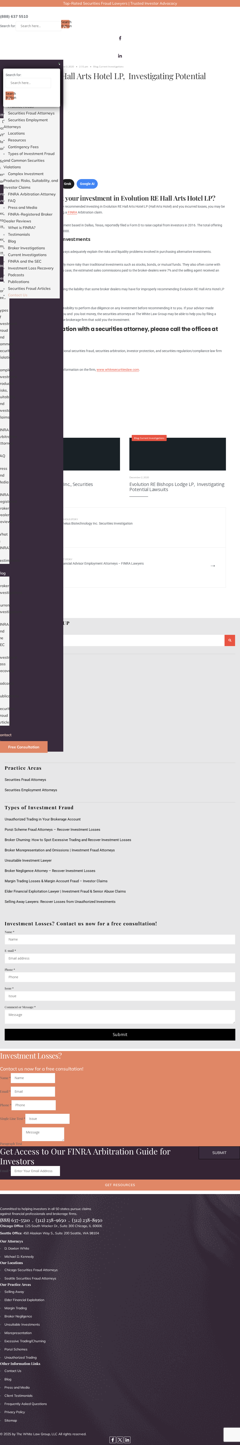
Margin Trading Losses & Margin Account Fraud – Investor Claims (56, 881)
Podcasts (16, 274)
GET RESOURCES (120, 1185)
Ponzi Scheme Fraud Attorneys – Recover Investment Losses (52, 829)
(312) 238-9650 (51, 1219)
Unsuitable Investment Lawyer (29, 860)
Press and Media (22, 207)
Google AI (87, 184)
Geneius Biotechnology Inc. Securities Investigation (96, 522)
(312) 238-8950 (87, 1219)
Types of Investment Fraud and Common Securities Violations (29, 160)
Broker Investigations (26, 248)
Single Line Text (12, 1118)
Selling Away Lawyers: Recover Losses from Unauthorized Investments (60, 902)
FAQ (11, 200)
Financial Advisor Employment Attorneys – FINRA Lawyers (101, 562)
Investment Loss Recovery (31, 268)
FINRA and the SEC (24, 261)
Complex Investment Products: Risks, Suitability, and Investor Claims (31, 180)
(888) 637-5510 (15, 1219)
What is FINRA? (21, 227)
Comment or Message (20, 1007)
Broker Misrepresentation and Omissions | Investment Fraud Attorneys (60, 850)
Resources (17, 140)
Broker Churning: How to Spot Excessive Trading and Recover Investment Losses (68, 840)
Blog (12, 241)
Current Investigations (27, 254)
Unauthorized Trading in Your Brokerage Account (43, 819)
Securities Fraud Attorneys (31, 113)
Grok (67, 184)
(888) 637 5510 (14, 16)
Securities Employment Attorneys (31, 790)
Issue (9, 988)
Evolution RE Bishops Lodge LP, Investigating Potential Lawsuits (177, 487)
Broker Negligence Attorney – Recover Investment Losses (50, 871)
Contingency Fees (23, 146)
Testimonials (19, 234)
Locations (16, 133)
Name (9, 932)
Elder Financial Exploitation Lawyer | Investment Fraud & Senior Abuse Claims (65, 891)
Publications (18, 281)
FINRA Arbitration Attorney (32, 194)
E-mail (10, 950)
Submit (120, 1034)
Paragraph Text (11, 1143)
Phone (10, 969)
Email (5, 1091)
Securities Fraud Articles (29, 288)
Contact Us (17, 295)
